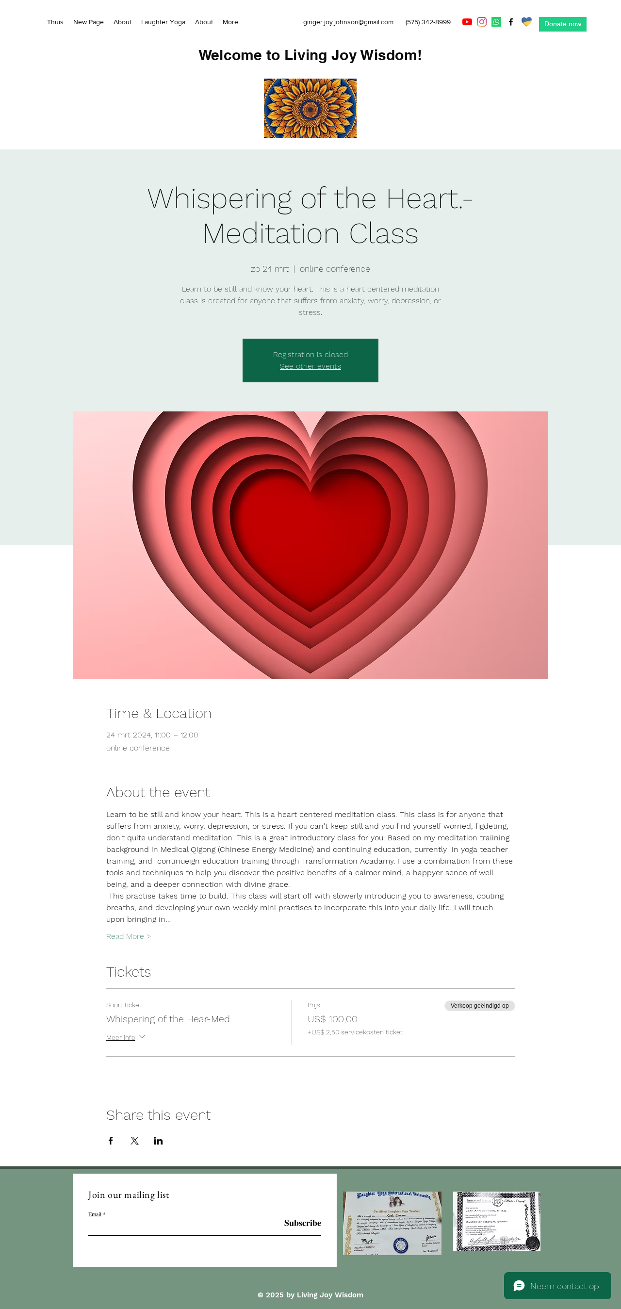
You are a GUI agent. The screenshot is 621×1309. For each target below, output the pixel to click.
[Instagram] (482, 22)
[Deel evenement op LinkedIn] (158, 1141)
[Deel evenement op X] (134, 1141)
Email (94, 1214)
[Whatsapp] (496, 22)
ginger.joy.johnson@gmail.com (348, 22)
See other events (310, 366)
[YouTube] (467, 22)
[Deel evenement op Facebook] (110, 1141)
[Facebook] (511, 22)
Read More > (128, 936)
